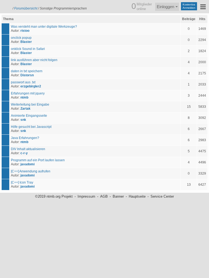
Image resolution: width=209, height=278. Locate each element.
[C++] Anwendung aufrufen (30, 171)
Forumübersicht (25, 8)
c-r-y (24, 153)
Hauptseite (137, 196)
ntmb (24, 97)
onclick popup (21, 38)
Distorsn (27, 75)
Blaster (26, 42)
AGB (104, 196)
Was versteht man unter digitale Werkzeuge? (44, 27)
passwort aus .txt (23, 82)
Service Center (162, 196)
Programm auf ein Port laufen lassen (38, 160)
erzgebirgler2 (30, 86)
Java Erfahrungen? (25, 138)
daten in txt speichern (26, 71)
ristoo (24, 31)
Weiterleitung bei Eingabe (30, 104)
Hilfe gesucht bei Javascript (31, 127)
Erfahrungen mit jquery (28, 93)
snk (23, 120)
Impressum (86, 196)
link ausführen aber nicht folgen (34, 60)
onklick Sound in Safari (28, 49)
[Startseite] (5, 6)
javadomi (27, 164)
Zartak (25, 108)
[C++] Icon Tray (22, 182)
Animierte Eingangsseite (29, 116)
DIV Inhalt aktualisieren (28, 149)
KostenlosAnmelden (189, 6)
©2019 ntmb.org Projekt (54, 196)
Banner (118, 196)
